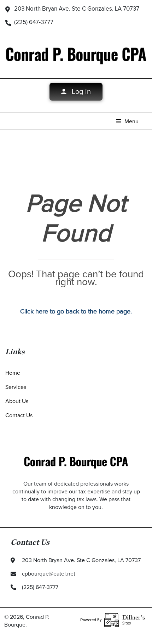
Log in (80, 91)
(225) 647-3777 (33, 22)
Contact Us (19, 415)
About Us (16, 401)
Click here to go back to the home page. (76, 311)
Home (12, 373)
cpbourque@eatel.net (48, 574)
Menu (131, 121)
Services (15, 387)
